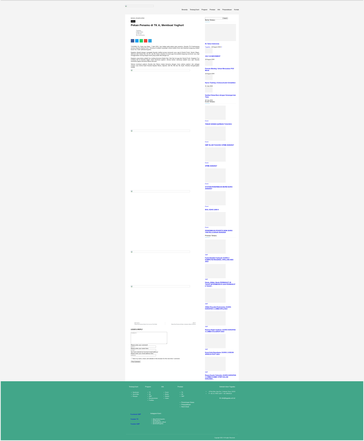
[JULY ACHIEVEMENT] (209, 53)
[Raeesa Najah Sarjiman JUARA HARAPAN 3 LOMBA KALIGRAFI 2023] (215, 325)
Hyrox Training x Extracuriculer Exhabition (220, 83)
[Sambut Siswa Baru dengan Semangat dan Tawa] (209, 92)
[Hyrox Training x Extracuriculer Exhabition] (209, 79)
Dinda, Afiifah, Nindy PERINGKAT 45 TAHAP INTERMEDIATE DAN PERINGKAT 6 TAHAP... (220, 284)
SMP (206, 254)
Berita (133, 21)
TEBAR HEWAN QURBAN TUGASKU (218, 124)
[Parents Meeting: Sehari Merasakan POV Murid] (209, 65)
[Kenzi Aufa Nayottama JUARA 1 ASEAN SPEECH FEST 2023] (215, 348)
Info (219, 9)
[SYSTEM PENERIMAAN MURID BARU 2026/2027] (215, 182)
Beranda (184, 9)
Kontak (236, 9)
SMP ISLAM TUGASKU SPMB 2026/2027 (219, 145)
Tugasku (207, 47)
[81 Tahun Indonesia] (220, 40)
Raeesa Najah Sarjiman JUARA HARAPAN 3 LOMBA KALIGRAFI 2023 (220, 330)
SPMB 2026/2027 (211, 166)
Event (206, 121)
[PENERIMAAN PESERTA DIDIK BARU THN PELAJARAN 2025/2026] (215, 226)
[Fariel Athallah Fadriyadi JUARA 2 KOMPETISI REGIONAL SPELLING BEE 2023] (215, 253)
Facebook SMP (135, 414)
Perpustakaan (227, 9)
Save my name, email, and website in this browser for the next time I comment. (156, 358)
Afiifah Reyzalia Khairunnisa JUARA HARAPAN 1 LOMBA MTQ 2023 (218, 308)
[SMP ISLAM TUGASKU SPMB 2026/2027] (215, 140)
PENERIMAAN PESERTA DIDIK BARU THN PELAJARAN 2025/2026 (219, 231)
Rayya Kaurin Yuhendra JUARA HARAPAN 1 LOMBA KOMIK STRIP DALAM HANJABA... (220, 377)
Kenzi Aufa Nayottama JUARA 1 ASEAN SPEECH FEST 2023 (219, 353)
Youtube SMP (135, 424)
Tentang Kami (194, 9)
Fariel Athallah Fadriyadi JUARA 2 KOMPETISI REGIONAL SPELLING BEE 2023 (219, 259)
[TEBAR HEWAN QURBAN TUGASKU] (215, 119)
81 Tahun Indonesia (212, 44)
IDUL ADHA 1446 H (212, 209)
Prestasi (212, 9)
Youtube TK (134, 419)
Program (204, 9)
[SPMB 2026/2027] (215, 161)
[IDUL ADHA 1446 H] (215, 205)
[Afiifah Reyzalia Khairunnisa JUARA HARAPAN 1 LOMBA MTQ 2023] (215, 302)
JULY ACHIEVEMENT (212, 56)
